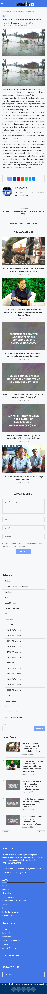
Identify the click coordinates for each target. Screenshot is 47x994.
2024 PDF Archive (14, 679)
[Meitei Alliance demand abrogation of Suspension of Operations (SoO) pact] (23, 418)
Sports (7, 706)
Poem (7, 695)
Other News (9, 619)
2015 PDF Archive (14, 630)
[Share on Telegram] (30, 179)
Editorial (8, 597)
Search (5, 725)
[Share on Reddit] (22, 179)
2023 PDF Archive (14, 674)
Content (8, 592)
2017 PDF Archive (14, 641)
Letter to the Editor (12, 608)
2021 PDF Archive (14, 663)
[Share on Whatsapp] (26, 179)
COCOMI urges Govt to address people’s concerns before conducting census (32, 785)
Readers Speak (11, 701)
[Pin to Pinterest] (18, 179)
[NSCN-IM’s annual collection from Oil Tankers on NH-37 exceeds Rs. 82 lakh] (23, 251)
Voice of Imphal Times (14, 717)
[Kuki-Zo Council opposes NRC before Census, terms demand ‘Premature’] (23, 377)
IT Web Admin (16, 23)
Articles (8, 581)
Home (4, 11)
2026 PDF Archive (14, 690)
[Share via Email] (33, 179)
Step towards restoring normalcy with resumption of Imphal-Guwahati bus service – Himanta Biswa (23, 312)
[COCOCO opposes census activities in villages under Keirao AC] (23, 459)
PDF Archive (9, 625)
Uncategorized (11, 712)
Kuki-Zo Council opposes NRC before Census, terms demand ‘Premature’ (33, 803)
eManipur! (43, 984)
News (7, 614)
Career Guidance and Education (17, 587)
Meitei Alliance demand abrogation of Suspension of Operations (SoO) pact (32, 820)
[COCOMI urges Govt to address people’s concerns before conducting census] (23, 336)
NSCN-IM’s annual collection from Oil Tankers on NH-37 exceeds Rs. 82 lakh (31, 747)
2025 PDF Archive (14, 685)
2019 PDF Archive (14, 652)
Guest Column (10, 603)
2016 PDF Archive (14, 636)
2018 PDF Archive (14, 646)
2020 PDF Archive (14, 657)
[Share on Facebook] (14, 179)
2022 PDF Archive (14, 668)
